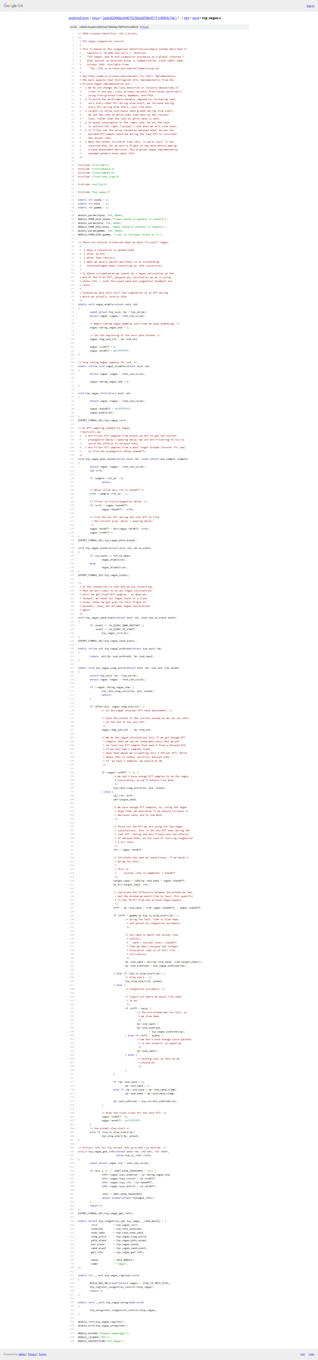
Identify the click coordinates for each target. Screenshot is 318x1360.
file (144, 27)
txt (302, 1354)
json (311, 1354)
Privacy (32, 1354)
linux (96, 18)
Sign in (310, 6)
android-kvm (79, 18)
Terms (42, 1354)
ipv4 (195, 18)
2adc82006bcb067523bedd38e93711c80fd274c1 (140, 18)
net (186, 18)
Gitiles (22, 1354)
